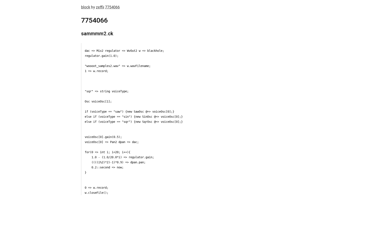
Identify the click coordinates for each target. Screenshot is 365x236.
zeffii (100, 7)
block (85, 7)
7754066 (112, 7)
